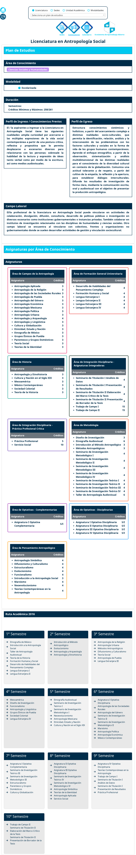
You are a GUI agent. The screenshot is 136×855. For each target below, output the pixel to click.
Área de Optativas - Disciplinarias (93, 509)
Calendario (87, 35)
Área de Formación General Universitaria (98, 273)
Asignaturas (13, 262)
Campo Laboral (16, 206)
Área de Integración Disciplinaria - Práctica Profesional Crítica (32, 426)
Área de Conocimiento (21, 63)
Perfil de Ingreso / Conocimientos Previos (34, 121)
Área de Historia (21, 361)
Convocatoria (74, 35)
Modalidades (97, 10)
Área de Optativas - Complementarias (34, 509)
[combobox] (68, 15)
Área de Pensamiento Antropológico (33, 547)
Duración (12, 100)
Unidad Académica (75, 10)
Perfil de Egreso (81, 121)
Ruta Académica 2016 (20, 614)
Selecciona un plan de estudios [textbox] (47, 15)
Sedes (57, 10)
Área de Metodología (86, 425)
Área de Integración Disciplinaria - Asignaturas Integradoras (94, 363)
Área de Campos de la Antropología (33, 273)
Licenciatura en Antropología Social (68, 41)
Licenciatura (41, 10)
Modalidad (13, 81)
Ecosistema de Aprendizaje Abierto (109, 34)
